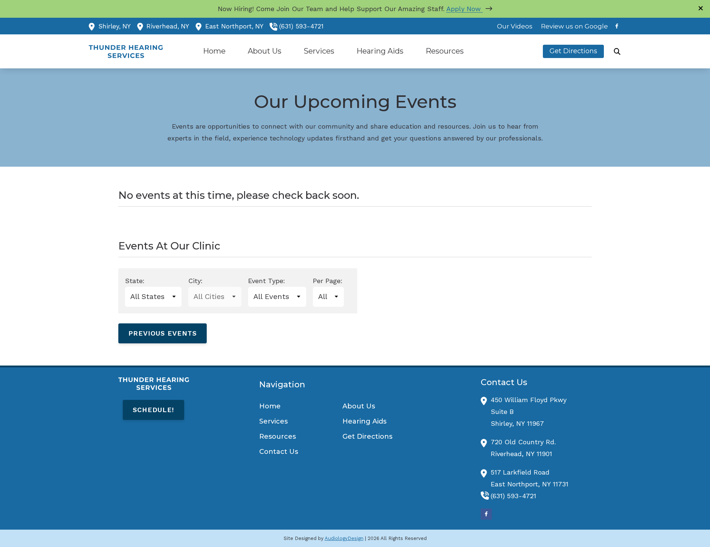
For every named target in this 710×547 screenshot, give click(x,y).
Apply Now (464, 9)
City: (195, 281)
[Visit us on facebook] (616, 26)
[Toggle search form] (617, 51)
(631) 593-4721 (301, 26)
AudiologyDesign (344, 538)
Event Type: (266, 281)
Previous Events (162, 333)
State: (135, 281)
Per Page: (327, 281)
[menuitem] (515, 26)
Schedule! (153, 410)
